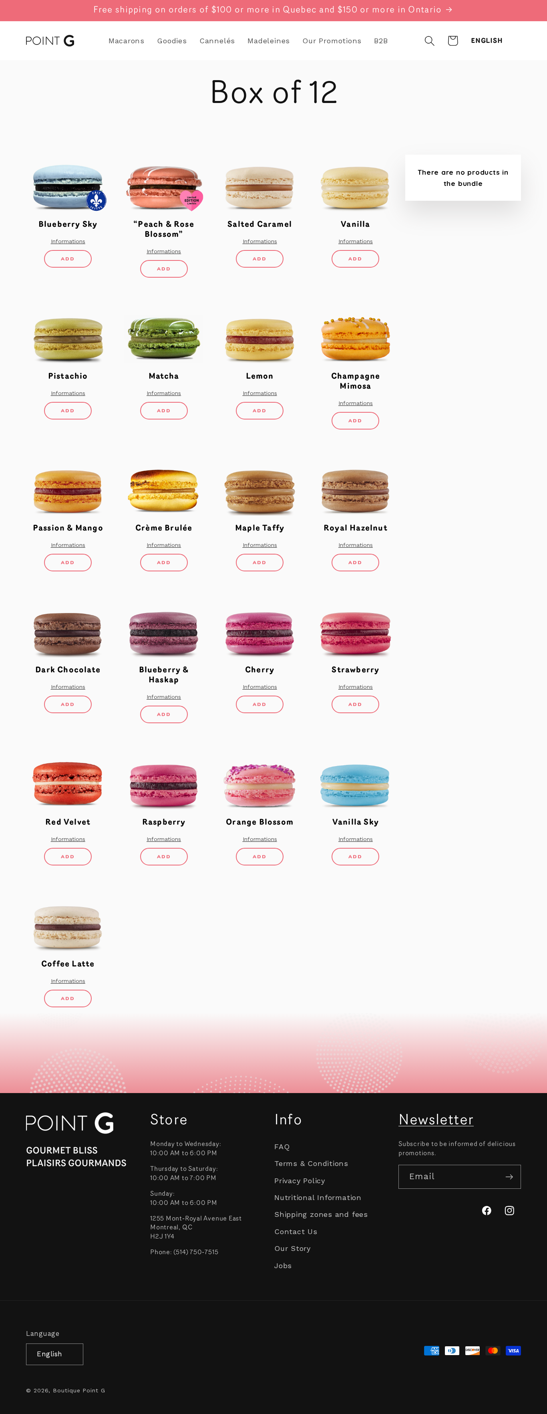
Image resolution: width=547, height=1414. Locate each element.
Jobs (283, 1265)
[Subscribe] (509, 1177)
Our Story (292, 1248)
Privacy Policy (299, 1180)
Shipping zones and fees (321, 1214)
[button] (429, 40)
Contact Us (296, 1231)
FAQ (282, 1146)
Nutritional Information (318, 1197)
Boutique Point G (79, 1390)
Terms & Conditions (311, 1164)
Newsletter (436, 1120)
